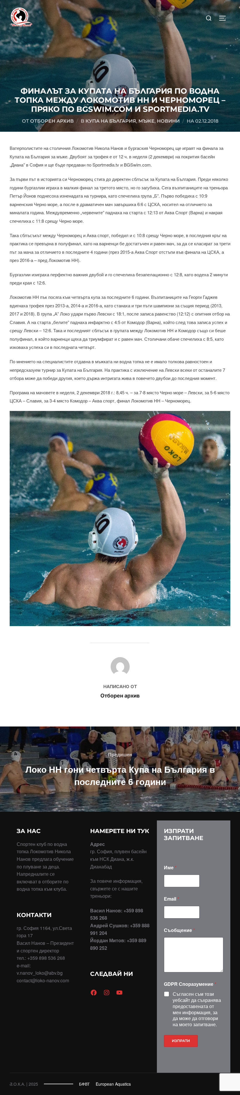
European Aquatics (113, 1084)
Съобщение (179, 930)
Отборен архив (52, 121)
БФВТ (84, 1084)
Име (170, 867)
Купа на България (110, 121)
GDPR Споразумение (190, 984)
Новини (168, 121)
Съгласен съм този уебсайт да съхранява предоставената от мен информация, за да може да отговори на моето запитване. (197, 1009)
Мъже (146, 121)
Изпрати (181, 1041)
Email (171, 899)
